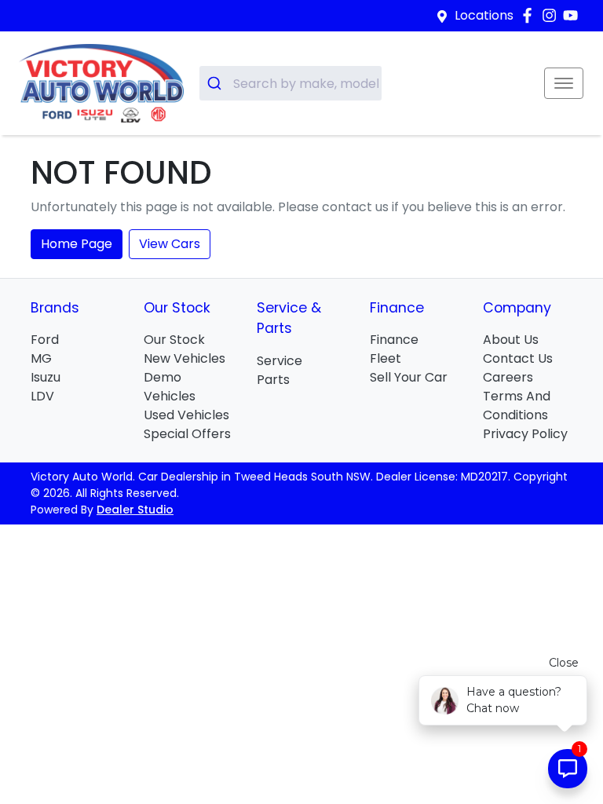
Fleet (385, 358)
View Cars (169, 244)
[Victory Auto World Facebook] (530, 15)
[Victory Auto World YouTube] (573, 15)
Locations (484, 15)
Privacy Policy (525, 434)
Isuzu (45, 377)
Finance (394, 340)
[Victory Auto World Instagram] (552, 15)
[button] (563, 83)
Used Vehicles (186, 415)
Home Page (76, 244)
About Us (511, 340)
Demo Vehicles (170, 386)
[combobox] (290, 83)
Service (279, 361)
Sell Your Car (409, 377)
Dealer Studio (135, 509)
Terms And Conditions (516, 405)
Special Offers (187, 434)
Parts (273, 380)
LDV (42, 396)
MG (41, 358)
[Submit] (216, 83)
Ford (45, 340)
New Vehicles (184, 358)
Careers (508, 377)
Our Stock (174, 340)
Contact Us (518, 358)
